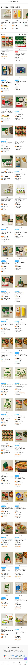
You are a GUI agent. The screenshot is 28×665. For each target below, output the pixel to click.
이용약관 (22, 650)
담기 (7, 20)
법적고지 (21, 651)
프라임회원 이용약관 (15, 651)
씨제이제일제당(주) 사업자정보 (13, 647)
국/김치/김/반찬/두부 (13, 1)
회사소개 (5, 650)
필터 (26, 34)
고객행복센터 (17, 650)
